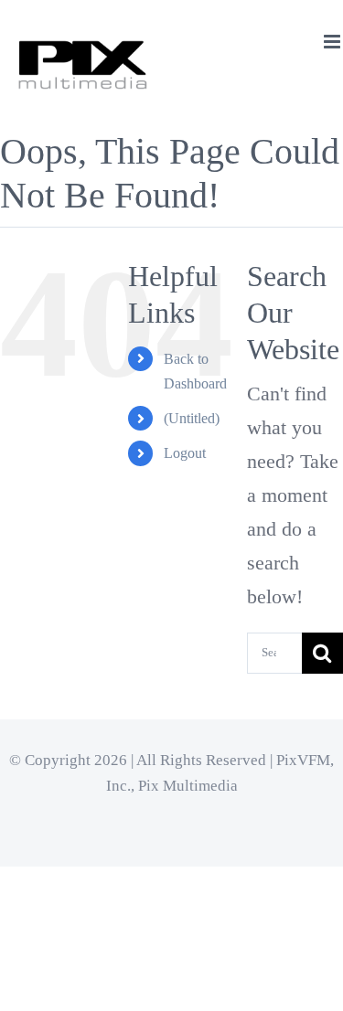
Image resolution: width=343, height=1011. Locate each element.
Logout (185, 453)
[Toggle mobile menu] (333, 41)
